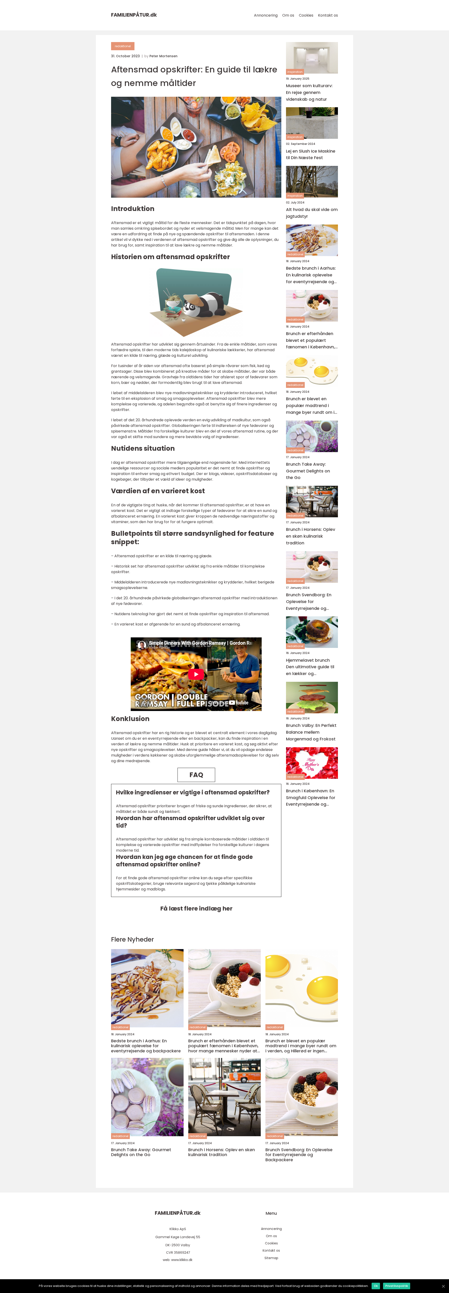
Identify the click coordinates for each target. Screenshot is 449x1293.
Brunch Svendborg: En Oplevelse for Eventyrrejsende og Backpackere (308, 602)
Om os (288, 15)
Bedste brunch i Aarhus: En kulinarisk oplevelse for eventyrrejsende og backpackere (311, 275)
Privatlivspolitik (396, 1286)
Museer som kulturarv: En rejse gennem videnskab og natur (309, 92)
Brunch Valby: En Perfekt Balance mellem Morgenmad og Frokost (311, 732)
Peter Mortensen (163, 56)
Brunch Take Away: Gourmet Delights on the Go (308, 471)
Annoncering (266, 15)
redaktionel (123, 46)
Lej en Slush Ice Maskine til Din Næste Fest (310, 154)
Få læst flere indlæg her (196, 908)
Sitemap (271, 1258)
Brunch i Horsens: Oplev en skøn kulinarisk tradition (310, 536)
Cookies (306, 15)
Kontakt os (328, 15)
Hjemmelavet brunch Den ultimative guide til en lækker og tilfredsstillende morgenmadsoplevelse (310, 667)
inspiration (295, 72)
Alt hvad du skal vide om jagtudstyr (312, 213)
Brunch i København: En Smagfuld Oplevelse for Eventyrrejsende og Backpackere (310, 798)
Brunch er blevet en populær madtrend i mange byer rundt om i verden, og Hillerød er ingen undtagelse (310, 406)
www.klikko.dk (181, 1259)
